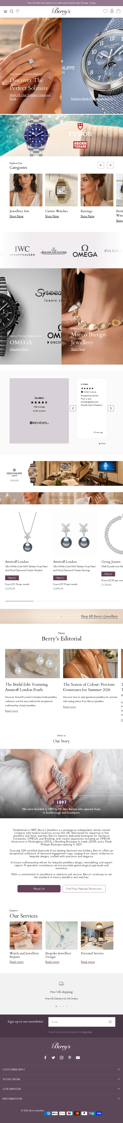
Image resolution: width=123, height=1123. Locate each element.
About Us (39, 888)
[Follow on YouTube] (78, 1057)
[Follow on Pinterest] (70, 1057)
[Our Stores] (17, 11)
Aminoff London (17, 562)
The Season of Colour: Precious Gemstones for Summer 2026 (89, 687)
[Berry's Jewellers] (61, 1049)
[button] (119, 193)
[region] (92, 408)
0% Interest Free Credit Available (61, 3)
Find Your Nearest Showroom (84, 888)
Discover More (19, 349)
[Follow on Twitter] (53, 1057)
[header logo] (61, 11)
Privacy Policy (87, 1032)
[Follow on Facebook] (45, 1057)
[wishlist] (105, 11)
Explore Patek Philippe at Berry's (91, 98)
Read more (11, 711)
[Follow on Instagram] (61, 1057)
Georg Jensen (111, 562)
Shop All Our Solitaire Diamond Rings (30, 96)
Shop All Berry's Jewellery (99, 616)
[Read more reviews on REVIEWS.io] (39, 423)
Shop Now (16, 216)
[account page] (112, 11)
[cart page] (118, 11)
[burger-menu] (5, 12)
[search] (11, 12)
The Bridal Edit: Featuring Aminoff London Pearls (26, 687)
